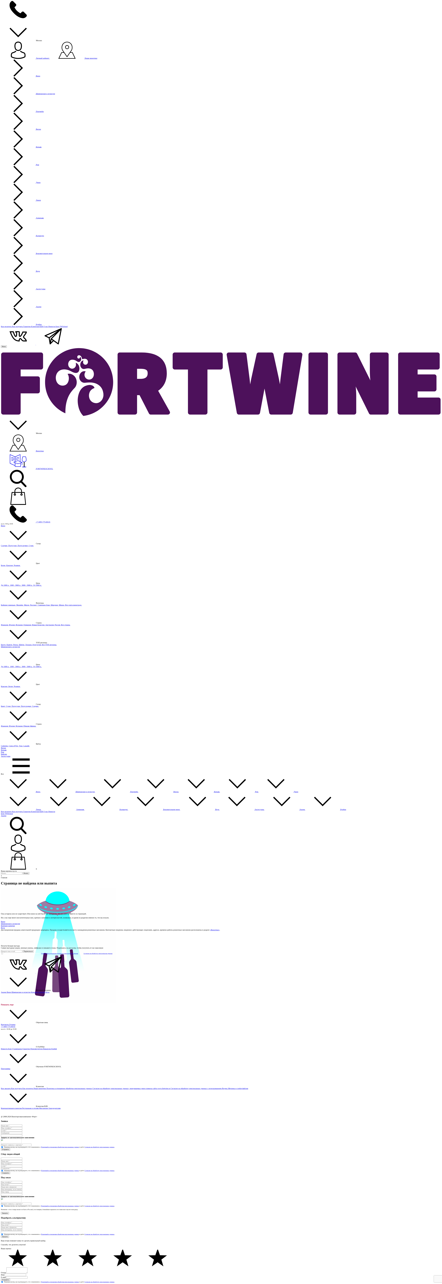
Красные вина (6, 999)
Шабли (22, 645)
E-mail (3, 1277)
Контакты (5, 1025)
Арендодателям (54, 1108)
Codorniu (5, 746)
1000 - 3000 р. (16, 585)
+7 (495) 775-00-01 (43, 522)
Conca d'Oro (14, 746)
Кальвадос (39, 236)
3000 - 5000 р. (27, 585)
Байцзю (4, 754)
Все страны (65, 625)
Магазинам (43, 1108)
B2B (41, 327)
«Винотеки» (215, 930)
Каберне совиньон (8, 605)
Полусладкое (23, 546)
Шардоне (55, 605)
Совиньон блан (44, 605)
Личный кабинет (42, 58)
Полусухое (13, 546)
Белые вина (5, 995)
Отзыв (3, 1273)
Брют (3, 706)
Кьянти (10, 645)
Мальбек (20, 605)
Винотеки (39, 451)
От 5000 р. (37, 585)
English (54, 1049)
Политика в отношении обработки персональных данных (69, 1088)
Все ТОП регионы (49, 645)
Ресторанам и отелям (30, 1108)
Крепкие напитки (8, 926)
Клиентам (35, 327)
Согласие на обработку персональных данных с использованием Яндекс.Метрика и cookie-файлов (209, 1088)
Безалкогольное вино (43, 253)
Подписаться (28, 951)
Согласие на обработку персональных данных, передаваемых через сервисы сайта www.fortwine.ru (131, 1088)
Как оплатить (6, 327)
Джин (38, 182)
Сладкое (4, 546)
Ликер (38, 200)
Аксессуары (40, 289)
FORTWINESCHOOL (44, 469)
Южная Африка (29, 726)
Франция (5, 625)
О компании (17, 1049)
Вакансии (47, 1049)
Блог (58, 327)
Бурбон (38, 324)
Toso (21, 746)
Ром (37, 165)
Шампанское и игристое (45, 94)
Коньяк (38, 147)
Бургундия (37, 645)
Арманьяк (39, 218)
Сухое (31, 546)
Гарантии (27, 327)
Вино (37, 76)
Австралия (50, 625)
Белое (3, 565)
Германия (27, 625)
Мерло (27, 605)
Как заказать (6, 1088)
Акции (38, 307)
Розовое (17, 565)
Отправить (5, 1280)
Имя (3, 1275)
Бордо (4, 645)
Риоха (16, 645)
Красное (10, 565)
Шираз (62, 605)
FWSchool (64, 327)
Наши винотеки (90, 58)
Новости (52, 327)
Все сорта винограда (73, 605)
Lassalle (26, 746)
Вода (37, 271)
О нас (45, 327)
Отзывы (12, 1025)
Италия (12, 625)
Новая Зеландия (38, 625)
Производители (36, 1049)
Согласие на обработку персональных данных (98, 953)
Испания (19, 625)
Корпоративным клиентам (11, 1108)
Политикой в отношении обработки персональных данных (59, 953)
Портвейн (39, 111)
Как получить (17, 327)
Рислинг (34, 605)
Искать (26, 873)
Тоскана (29, 645)
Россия (58, 625)
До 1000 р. (5, 585)
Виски (38, 129)
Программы (5, 1069)
